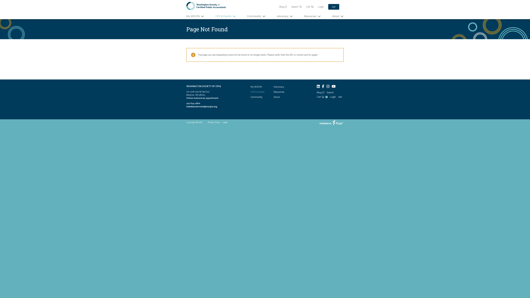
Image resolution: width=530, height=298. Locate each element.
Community (254, 16)
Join (334, 7)
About (335, 16)
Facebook (323, 86)
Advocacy (282, 16)
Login (321, 7)
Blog (281, 7)
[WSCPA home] (206, 5)
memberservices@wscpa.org (201, 106)
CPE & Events (223, 16)
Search (294, 7)
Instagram (327, 86)
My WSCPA (193, 16)
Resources (310, 16)
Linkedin (318, 86)
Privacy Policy (214, 122)
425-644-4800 (193, 103)
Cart (308, 6)
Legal (224, 122)
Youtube (334, 86)
